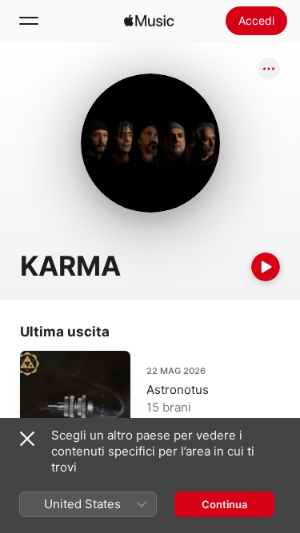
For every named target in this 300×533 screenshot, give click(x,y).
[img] (149, 21)
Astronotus (177, 389)
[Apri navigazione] (28, 20)
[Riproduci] (265, 267)
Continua (224, 504)
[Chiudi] (27, 439)
